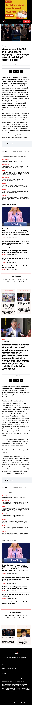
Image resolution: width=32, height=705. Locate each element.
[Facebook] (10, 71)
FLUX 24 (17, 64)
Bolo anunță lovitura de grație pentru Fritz (13, 161)
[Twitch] (17, 703)
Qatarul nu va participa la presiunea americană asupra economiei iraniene (15, 192)
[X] (14, 71)
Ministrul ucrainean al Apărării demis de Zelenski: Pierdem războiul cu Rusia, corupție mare (15, 166)
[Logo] (3, 21)
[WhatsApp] (21, 71)
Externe (4, 195)
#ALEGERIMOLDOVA (17, 151)
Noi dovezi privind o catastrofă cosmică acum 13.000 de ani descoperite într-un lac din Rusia (14, 186)
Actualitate (5, 154)
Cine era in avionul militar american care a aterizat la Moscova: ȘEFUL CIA (13, 180)
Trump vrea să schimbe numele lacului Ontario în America (15, 266)
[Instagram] (10, 703)
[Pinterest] (17, 71)
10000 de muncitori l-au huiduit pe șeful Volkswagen (15, 259)
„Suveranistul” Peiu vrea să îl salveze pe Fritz (14, 156)
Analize (4, 44)
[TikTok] (14, 703)
